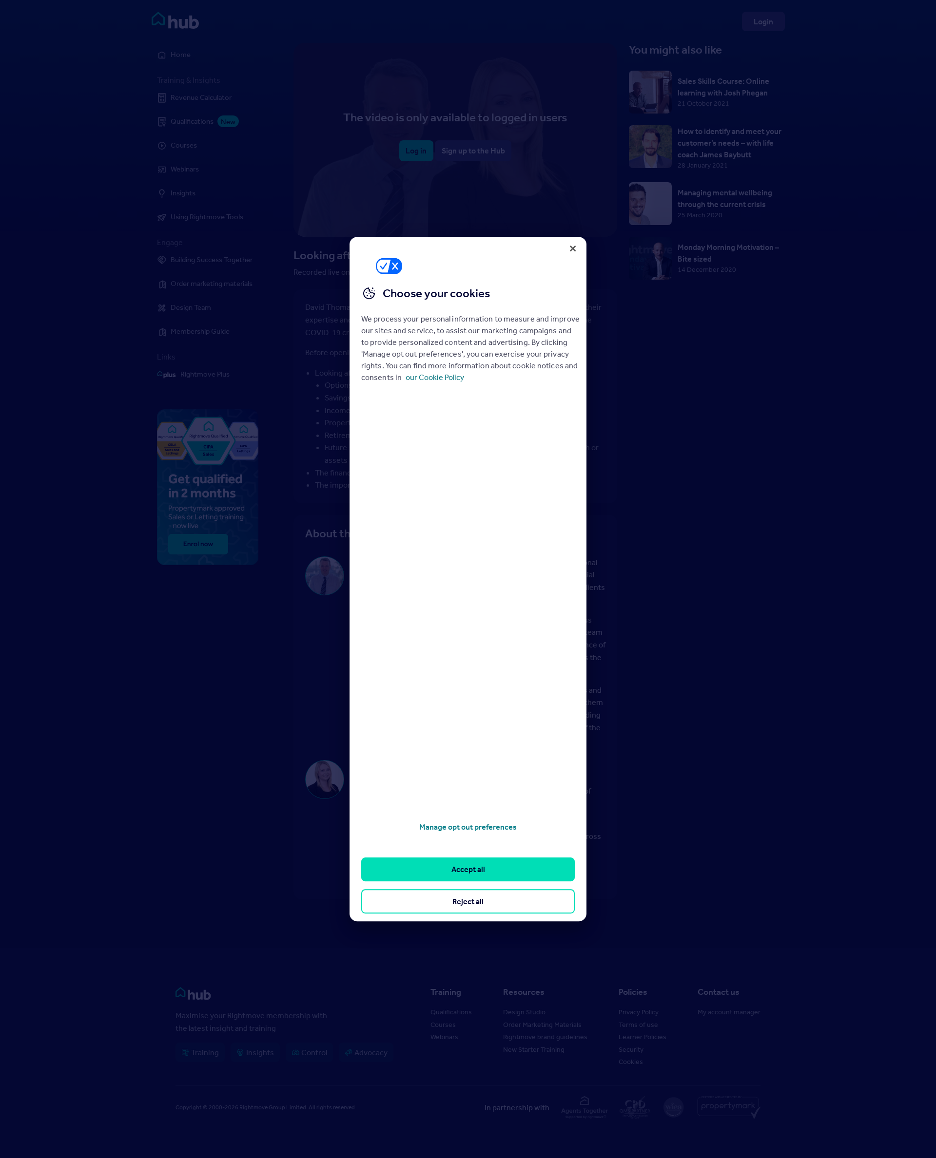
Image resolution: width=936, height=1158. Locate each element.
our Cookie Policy (435, 377)
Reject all (468, 901)
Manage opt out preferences (468, 827)
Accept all (468, 869)
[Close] (573, 248)
